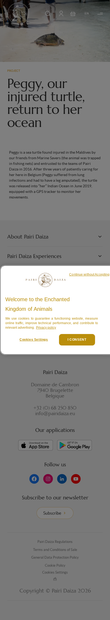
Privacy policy (46, 327)
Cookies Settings (33, 339)
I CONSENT (77, 339)
